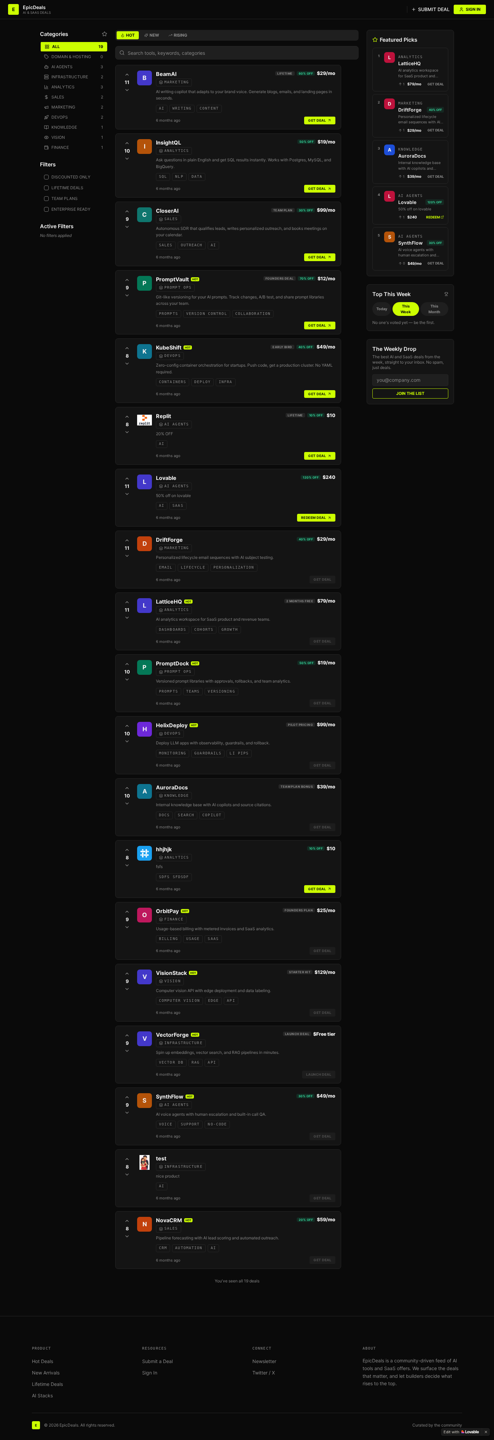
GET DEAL (317, 120)
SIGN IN (473, 9)
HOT (130, 35)
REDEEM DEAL (313, 518)
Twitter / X (263, 1372)
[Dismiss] (486, 1432)
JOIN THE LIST (410, 393)
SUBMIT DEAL (434, 9)
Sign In (149, 1372)
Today (381, 308)
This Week (406, 309)
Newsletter (264, 1361)
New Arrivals (45, 1372)
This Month (434, 309)
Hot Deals (42, 1361)
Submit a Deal (157, 1361)
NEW (154, 35)
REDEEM (433, 217)
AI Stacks (42, 1395)
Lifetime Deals (47, 1384)
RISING (180, 35)
